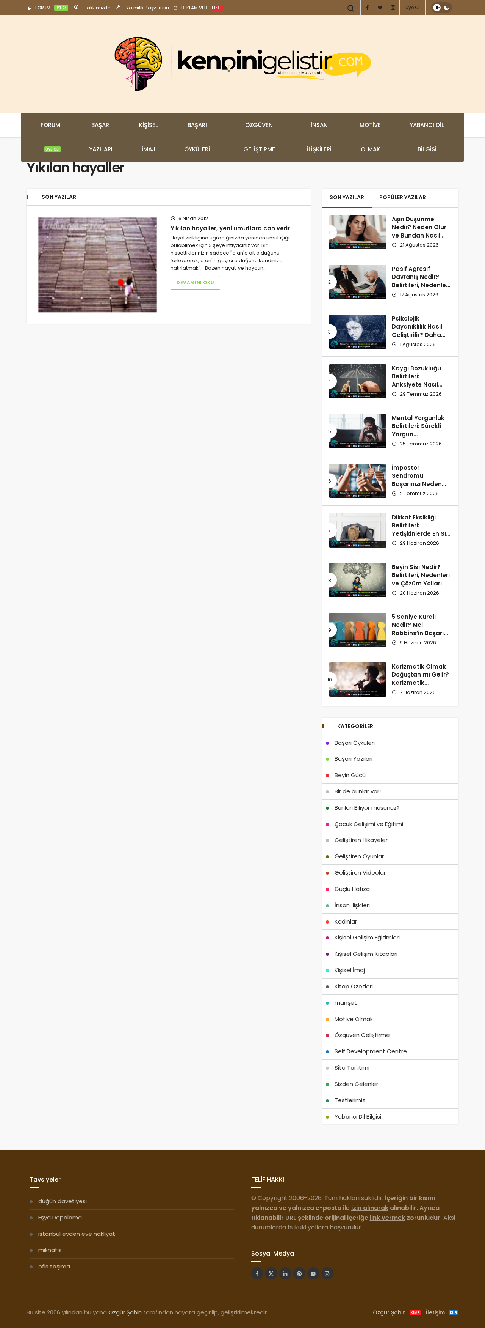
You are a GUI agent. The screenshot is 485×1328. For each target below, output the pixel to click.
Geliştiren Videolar (360, 872)
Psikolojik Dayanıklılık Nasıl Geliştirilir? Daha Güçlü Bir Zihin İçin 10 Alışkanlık (419, 335)
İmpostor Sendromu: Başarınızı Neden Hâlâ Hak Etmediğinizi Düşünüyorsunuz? (418, 488)
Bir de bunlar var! (358, 791)
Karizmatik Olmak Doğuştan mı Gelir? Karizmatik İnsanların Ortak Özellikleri (420, 682)
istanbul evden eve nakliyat (76, 1234)
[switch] (441, 7)
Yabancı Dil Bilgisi (427, 137)
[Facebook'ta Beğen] (257, 1273)
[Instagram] (392, 7)
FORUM (50, 8)
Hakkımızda (97, 8)
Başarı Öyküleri (197, 137)
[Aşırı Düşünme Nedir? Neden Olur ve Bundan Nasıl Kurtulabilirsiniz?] (357, 232)
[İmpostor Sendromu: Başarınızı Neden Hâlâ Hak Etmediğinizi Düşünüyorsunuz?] (357, 481)
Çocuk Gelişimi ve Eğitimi (369, 824)
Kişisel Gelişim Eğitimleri (367, 937)
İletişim (441, 1312)
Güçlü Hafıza (352, 889)
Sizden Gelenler (356, 1084)
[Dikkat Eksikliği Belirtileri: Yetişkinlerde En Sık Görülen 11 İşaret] (357, 530)
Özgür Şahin (125, 1312)
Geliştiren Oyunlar (359, 856)
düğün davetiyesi (62, 1201)
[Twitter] (380, 7)
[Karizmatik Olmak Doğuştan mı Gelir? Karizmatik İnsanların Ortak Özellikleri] (357, 679)
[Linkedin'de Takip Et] (285, 1273)
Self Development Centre (371, 1051)
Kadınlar (346, 921)
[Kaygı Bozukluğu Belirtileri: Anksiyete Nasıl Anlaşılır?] (357, 381)
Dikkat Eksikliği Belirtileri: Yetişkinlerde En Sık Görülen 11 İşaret (420, 529)
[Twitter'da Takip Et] (271, 1273)
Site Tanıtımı (352, 1068)
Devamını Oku (195, 282)
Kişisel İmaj (148, 137)
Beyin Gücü (350, 775)
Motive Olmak (370, 137)
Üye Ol (412, 7)
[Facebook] (367, 7)
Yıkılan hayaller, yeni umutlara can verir (230, 228)
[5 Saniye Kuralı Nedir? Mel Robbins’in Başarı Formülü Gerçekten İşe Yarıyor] (357, 630)
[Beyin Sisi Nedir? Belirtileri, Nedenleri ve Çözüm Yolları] (357, 580)
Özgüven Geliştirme (259, 137)
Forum (50, 136)
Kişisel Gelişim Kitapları (366, 954)
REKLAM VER (201, 8)
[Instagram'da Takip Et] (327, 1273)
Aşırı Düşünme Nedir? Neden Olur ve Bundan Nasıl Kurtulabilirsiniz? (419, 231)
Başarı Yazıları (101, 137)
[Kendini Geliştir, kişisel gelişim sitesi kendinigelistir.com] (242, 64)
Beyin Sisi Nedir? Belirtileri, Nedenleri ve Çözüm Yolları (421, 575)
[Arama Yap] (350, 8)
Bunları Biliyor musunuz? (367, 808)
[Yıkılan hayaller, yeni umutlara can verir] (97, 264)
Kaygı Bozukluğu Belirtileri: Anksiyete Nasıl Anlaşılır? (416, 380)
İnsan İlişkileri (319, 137)
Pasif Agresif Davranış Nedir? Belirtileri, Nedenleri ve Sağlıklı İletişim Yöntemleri (421, 285)
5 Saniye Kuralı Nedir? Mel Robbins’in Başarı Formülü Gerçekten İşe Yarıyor (420, 633)
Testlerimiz (350, 1100)
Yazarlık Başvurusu (147, 8)
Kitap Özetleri (354, 986)
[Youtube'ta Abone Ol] (313, 1273)
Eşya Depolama (60, 1217)
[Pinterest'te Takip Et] (299, 1273)
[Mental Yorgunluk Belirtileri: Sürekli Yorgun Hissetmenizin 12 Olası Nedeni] (357, 431)
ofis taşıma (54, 1266)
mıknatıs (50, 1250)
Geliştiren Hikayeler (361, 840)
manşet (346, 1003)
